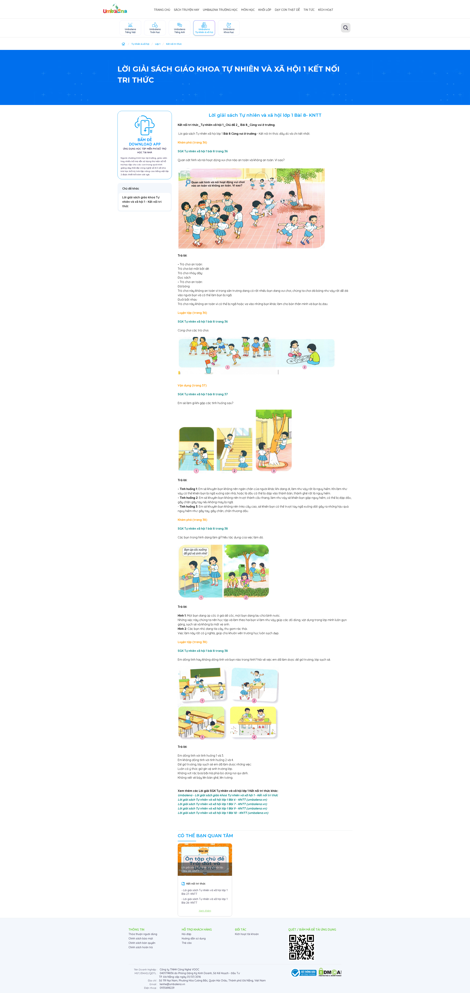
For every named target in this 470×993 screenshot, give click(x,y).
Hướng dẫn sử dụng (194, 938)
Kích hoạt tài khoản (247, 934)
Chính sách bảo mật (141, 938)
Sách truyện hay (186, 10)
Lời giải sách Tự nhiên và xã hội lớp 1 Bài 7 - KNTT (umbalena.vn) (222, 804)
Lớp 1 (157, 44)
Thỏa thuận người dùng (143, 934)
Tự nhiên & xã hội (140, 44)
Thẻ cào (187, 943)
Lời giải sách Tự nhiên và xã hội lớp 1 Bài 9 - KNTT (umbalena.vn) (222, 808)
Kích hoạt (325, 10)
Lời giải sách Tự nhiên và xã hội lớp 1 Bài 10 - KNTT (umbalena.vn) (223, 813)
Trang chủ (162, 10)
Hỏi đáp (186, 934)
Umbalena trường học (220, 10)
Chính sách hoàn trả (141, 947)
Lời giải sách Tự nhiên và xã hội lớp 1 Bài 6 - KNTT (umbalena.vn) (222, 799)
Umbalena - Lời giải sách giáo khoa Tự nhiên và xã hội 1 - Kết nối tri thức (228, 795)
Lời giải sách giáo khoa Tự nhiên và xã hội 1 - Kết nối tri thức (142, 201)
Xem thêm (205, 910)
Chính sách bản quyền (142, 943)
